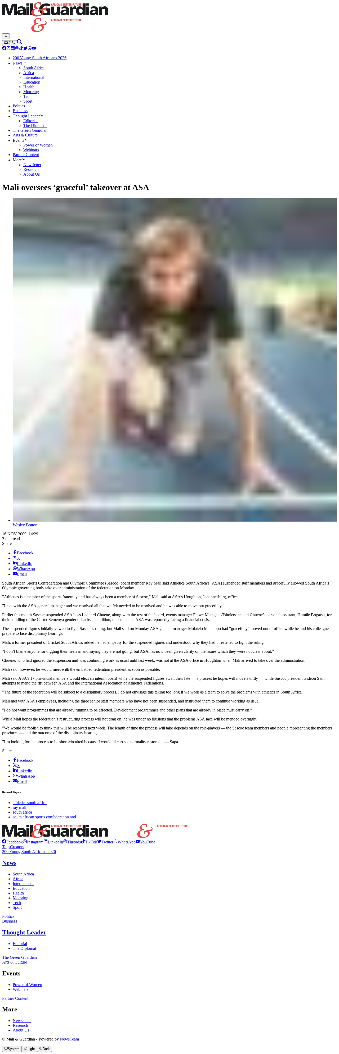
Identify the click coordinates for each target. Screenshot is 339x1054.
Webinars (20, 989)
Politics (8, 916)
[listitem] (12, 842)
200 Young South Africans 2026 (29, 851)
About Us (21, 1030)
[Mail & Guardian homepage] (169, 17)
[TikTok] (21, 49)
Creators (17, 847)
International (23, 883)
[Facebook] (4, 49)
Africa (18, 879)
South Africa (23, 874)
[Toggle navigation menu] (6, 36)
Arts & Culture (14, 962)
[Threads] (17, 49)
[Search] (19, 43)
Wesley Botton (25, 525)
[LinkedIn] (13, 49)
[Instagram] (8, 49)
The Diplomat (24, 948)
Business (9, 921)
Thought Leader (24, 932)
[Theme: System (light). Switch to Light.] (9, 43)
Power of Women (27, 984)
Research (20, 1025)
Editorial (20, 943)
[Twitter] (25, 49)
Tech (17, 902)
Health (18, 893)
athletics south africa (30, 802)
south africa (22, 812)
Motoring (20, 898)
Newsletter (22, 1020)
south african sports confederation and (44, 817)
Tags (6, 847)
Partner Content (15, 998)
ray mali (19, 807)
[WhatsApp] (30, 49)
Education (21, 888)
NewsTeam (69, 1039)
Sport (17, 907)
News (9, 862)
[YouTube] (34, 49)
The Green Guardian (19, 957)
